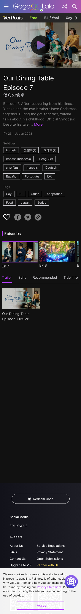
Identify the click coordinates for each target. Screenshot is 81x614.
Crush (35, 194)
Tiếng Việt (46, 159)
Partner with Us (47, 565)
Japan (25, 202)
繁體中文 (30, 150)
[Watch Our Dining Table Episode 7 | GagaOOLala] (33, 6)
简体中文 (50, 150)
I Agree (40, 605)
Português (32, 176)
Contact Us (17, 558)
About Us (16, 545)
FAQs (13, 552)
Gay (69, 18)
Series (41, 202)
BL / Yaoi (51, 18)
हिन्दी (49, 176)
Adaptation (54, 194)
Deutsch (51, 167)
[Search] (74, 6)
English (11, 150)
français (32, 167)
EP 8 (43, 265)
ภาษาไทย (12, 167)
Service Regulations (51, 545)
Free (33, 18)
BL (21, 194)
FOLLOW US (18, 526)
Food (9, 202)
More (38, 124)
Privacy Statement (50, 552)
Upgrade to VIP (21, 565)
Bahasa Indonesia (18, 159)
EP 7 (5, 266)
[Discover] (64, 6)
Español (11, 176)
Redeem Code (43, 499)
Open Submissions (50, 558)
